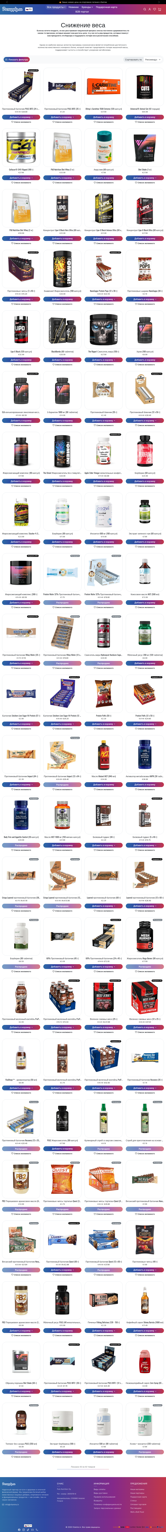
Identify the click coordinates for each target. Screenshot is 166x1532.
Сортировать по (133, 59)
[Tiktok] (28, 1529)
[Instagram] (23, 1529)
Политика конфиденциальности (108, 1504)
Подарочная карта (106, 7)
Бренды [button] (86, 7)
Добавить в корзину (20, 117)
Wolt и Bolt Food (137, 1512)
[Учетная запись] (149, 9)
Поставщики (135, 1508)
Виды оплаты (99, 1489)
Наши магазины (137, 1489)
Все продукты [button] (55, 7)
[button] (144, 9)
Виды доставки (100, 1493)
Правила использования (104, 1497)
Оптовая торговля (138, 1504)
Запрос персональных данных (107, 1508)
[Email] (32, 1529)
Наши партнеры (137, 1493)
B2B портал (82, 11)
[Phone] (37, 1529)
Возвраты (98, 1500)
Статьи (133, 1500)
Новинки (74, 7)
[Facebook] (19, 1529)
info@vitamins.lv (12, 1504)
